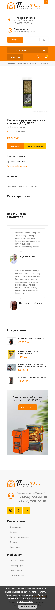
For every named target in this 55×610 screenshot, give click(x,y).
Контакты (15, 547)
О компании (15, 527)
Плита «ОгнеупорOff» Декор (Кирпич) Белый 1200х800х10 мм (32, 365)
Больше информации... (17, 166)
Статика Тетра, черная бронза (32, 377)
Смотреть (26, 407)
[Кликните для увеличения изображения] (27, 93)
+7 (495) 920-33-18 (23, 23)
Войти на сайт (17, 561)
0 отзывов (24, 127)
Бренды (13, 532)
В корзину (15, 146)
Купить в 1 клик (35, 146)
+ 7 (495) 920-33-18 (32, 497)
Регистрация (16, 566)
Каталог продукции (19, 537)
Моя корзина (16, 571)
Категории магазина (20, 50)
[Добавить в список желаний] (27, 131)
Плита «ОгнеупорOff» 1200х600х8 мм (28, 352)
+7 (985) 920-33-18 (23, 20)
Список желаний (18, 576)
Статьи (13, 542)
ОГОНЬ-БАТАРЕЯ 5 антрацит (31, 338)
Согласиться (27, 606)
